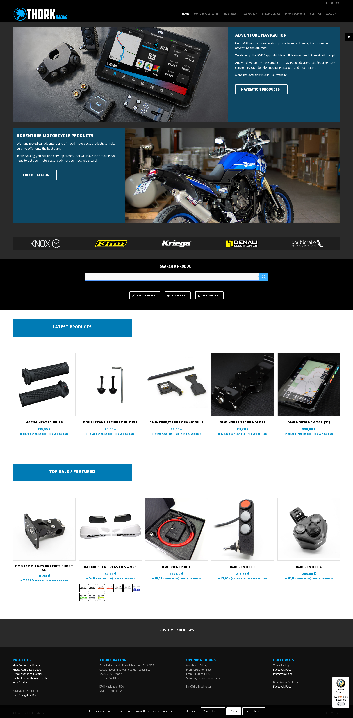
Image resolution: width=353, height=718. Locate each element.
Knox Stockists (21, 682)
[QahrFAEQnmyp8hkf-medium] (111, 243)
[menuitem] (186, 14)
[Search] (263, 277)
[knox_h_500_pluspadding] (45, 243)
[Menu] (347, 679)
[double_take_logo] (307, 243)
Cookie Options (253, 711)
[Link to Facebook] (326, 3)
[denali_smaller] (242, 243)
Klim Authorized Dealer (26, 665)
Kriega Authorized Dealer (28, 670)
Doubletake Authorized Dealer (31, 678)
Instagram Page (283, 674)
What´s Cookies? (212, 711)
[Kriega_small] (176, 243)
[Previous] (18, 388)
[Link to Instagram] (337, 3)
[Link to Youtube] (332, 3)
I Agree (234, 711)
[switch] (341, 704)
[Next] (334, 388)
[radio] (83, 588)
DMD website (278, 75)
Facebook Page (282, 670)
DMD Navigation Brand (26, 695)
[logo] (40, 14)
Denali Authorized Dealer (27, 674)
